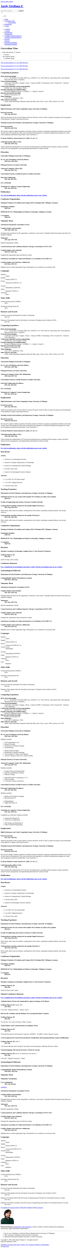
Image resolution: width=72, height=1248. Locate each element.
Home (6, 19)
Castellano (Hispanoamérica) (13, 36)
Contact (6, 26)
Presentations (12, 22)
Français (6, 40)
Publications (8, 24)
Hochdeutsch (8, 33)
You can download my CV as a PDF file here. (14, 62)
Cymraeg (7, 30)
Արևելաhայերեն (10, 43)
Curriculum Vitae (9, 21)
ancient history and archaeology (22, 1227)
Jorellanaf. (4, 1087)
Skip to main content (7, 1)
